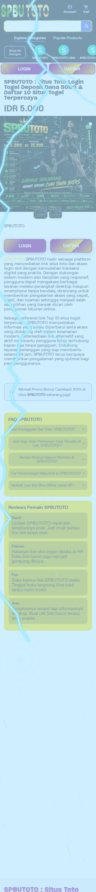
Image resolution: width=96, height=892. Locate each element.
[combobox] (42, 26)
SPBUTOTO (14, 259)
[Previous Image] (4, 165)
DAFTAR (72, 69)
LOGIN (24, 69)
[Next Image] (91, 165)
